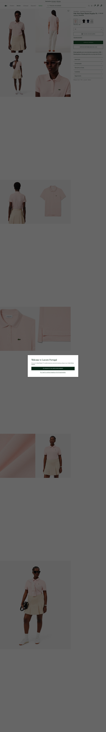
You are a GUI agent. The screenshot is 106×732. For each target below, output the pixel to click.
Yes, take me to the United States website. (53, 368)
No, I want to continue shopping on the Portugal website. (53, 372)
